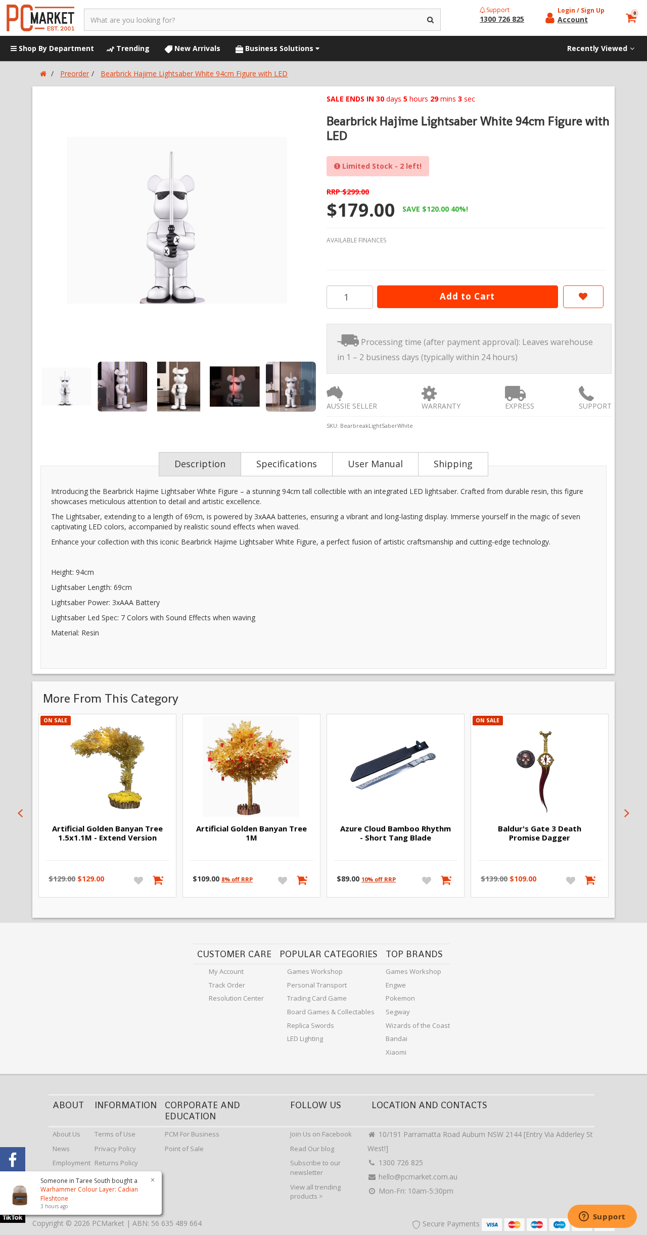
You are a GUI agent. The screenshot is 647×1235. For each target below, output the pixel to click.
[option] (177, 220)
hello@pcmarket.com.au (417, 1176)
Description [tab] (199, 464)
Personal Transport (317, 985)
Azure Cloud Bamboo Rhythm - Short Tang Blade (395, 833)
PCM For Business (192, 1134)
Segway (398, 1011)
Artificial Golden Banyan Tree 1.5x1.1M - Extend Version (107, 833)
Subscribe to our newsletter (315, 1167)
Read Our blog (312, 1148)
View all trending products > (315, 1191)
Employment (71, 1162)
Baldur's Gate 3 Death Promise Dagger (539, 833)
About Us (66, 1134)
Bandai (396, 1038)
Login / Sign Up (581, 10)
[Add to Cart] (159, 879)
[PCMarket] (40, 18)
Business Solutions (279, 48)
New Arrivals (196, 48)
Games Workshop (315, 971)
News (61, 1148)
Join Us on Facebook (321, 1134)
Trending (132, 48)
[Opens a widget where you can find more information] (602, 1217)
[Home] (43, 73)
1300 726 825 (400, 1162)
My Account (226, 971)
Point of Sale (184, 1148)
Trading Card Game (317, 998)
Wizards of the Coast (418, 1025)
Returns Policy (116, 1162)
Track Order (227, 985)
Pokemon (400, 998)
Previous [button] (20, 813)
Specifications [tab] (286, 464)
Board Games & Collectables (331, 1011)
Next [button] (627, 813)
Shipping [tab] (453, 464)
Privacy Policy (115, 1148)
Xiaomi (396, 1052)
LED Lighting (305, 1038)
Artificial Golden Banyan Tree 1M (251, 833)
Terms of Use (115, 1134)
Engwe (396, 985)
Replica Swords (310, 1025)
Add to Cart (467, 296)
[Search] (431, 20)
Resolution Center (236, 998)
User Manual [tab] (375, 464)
